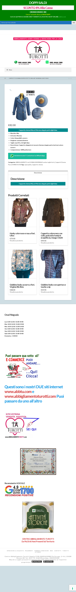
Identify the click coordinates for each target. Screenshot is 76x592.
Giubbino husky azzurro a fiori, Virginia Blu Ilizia (22, 286)
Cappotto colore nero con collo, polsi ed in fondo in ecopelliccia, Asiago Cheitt (52, 235)
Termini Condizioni (41, 550)
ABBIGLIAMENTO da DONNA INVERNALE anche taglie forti (35, 162)
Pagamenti (29, 550)
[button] (10, 90)
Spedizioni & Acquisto (15, 550)
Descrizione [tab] (38, 173)
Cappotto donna (37, 164)
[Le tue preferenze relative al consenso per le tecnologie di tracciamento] (72, 588)
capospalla (27, 164)
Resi (51, 550)
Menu (10, 70)
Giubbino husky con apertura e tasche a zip (53, 286)
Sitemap (38, 552)
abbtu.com (62, 17)
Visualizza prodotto (16, 240)
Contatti (57, 550)
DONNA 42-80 (16, 164)
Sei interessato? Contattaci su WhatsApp (29, 155)
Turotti (66, 550)
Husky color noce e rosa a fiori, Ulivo (22, 234)
